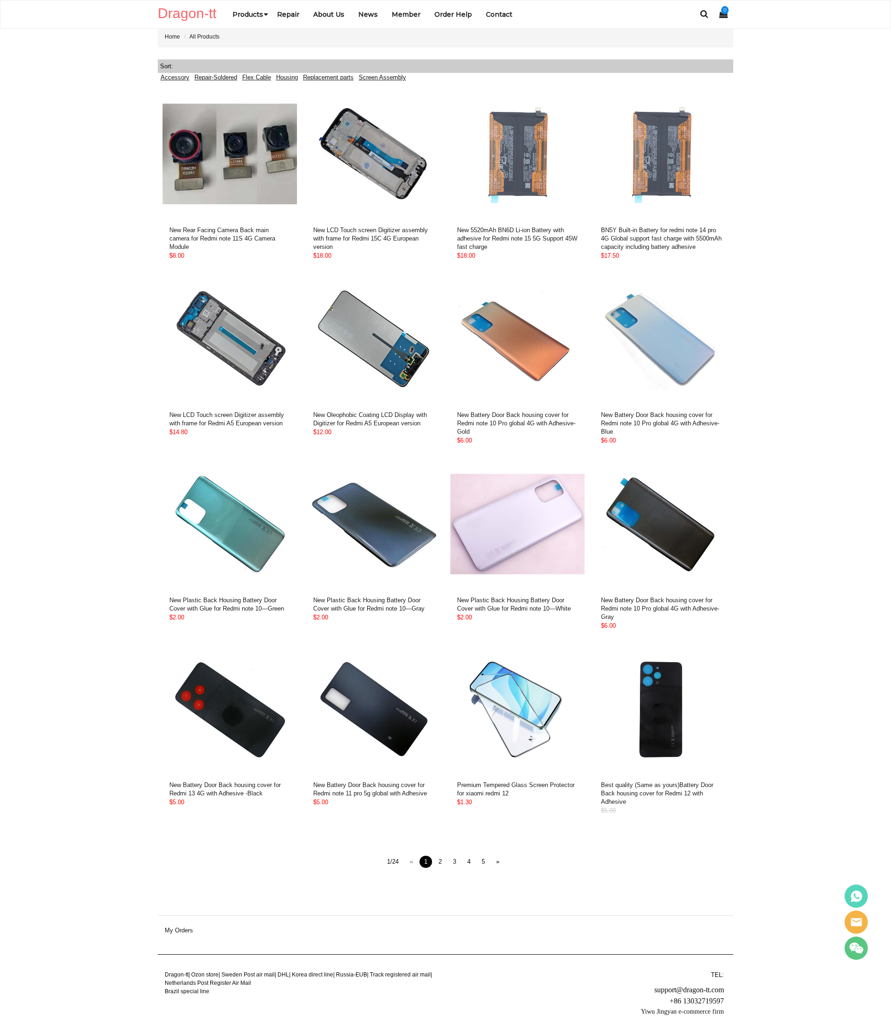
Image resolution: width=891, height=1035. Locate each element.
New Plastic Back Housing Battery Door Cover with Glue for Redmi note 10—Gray (369, 604)
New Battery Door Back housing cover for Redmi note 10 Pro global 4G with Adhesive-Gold (516, 423)
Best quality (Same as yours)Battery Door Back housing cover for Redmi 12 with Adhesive (657, 793)
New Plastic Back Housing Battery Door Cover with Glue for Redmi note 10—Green (226, 604)
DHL (283, 974)
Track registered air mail (400, 974)
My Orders (179, 930)
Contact (499, 14)
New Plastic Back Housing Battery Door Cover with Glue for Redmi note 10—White (514, 604)
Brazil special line (187, 991)
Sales (856, 896)
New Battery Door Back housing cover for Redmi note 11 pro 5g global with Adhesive (370, 789)
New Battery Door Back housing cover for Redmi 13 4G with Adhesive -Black (225, 789)
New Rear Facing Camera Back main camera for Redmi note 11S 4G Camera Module (222, 238)
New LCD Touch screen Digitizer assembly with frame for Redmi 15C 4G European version (370, 238)
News (368, 14)
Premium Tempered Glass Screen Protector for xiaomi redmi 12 (516, 789)
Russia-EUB (351, 974)
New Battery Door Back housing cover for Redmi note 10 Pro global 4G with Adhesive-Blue (660, 423)
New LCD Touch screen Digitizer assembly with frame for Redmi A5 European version (226, 419)
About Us (328, 14)
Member (406, 14)
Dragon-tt (176, 974)
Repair (288, 14)
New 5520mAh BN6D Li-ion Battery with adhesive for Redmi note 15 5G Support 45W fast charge (517, 238)
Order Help (453, 14)
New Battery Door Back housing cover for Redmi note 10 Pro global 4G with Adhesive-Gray (660, 608)
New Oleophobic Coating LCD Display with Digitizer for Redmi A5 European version (370, 419)
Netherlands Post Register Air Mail (208, 983)
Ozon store (205, 974)
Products (247, 14)
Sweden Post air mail (248, 974)
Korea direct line (312, 974)
